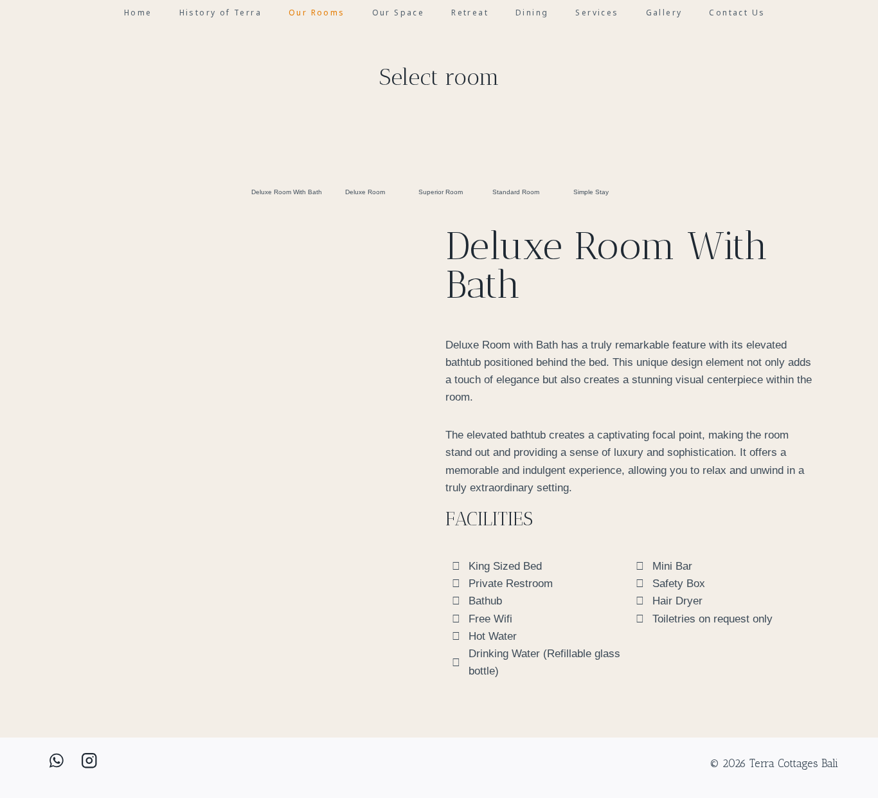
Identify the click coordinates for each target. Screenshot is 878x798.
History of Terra (220, 12)
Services (596, 12)
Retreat (469, 12)
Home (138, 12)
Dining (531, 12)
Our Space (398, 12)
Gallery (664, 12)
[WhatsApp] (56, 760)
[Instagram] (89, 760)
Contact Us (737, 12)
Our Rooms (317, 12)
